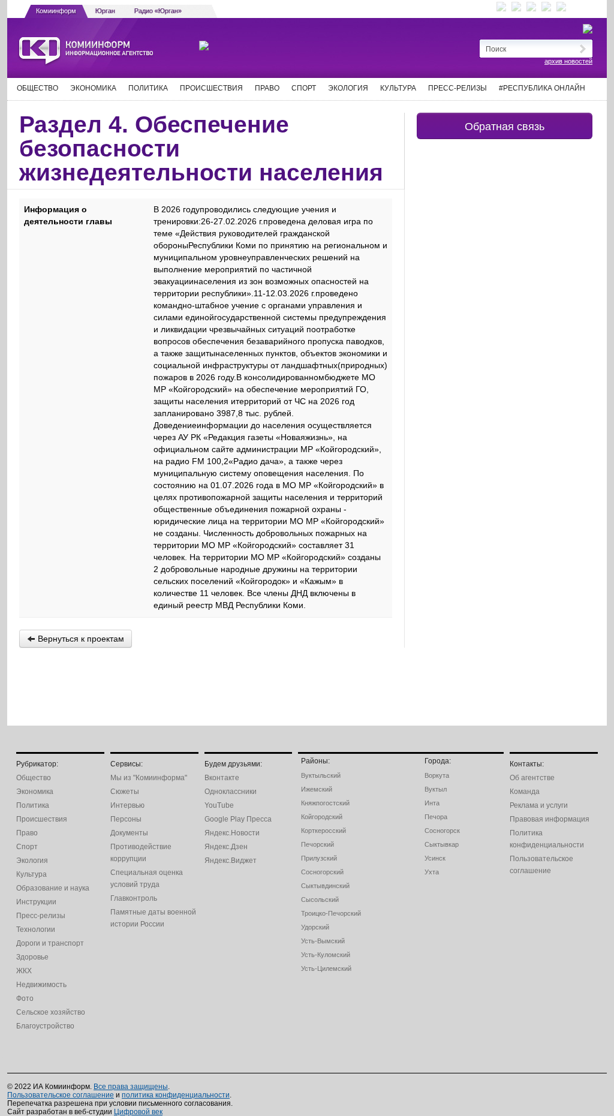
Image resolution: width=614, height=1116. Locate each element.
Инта (432, 803)
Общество (37, 88)
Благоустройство (45, 1026)
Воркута (437, 775)
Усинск (435, 858)
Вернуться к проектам (79, 638)
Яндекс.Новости (232, 833)
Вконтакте (221, 778)
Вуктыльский (321, 775)
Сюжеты (124, 791)
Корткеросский (323, 830)
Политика (148, 88)
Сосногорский (322, 872)
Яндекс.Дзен (226, 847)
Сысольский (320, 899)
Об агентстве (532, 778)
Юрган (105, 10)
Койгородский (321, 816)
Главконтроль (133, 898)
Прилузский (319, 858)
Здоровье (32, 957)
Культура (398, 88)
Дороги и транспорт (50, 943)
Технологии (35, 929)
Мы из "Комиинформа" (148, 778)
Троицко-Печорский (331, 913)
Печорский (317, 844)
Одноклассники (230, 791)
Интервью (127, 805)
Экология (348, 88)
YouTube (219, 805)
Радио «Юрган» (158, 10)
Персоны (126, 819)
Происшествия (211, 88)
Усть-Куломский (325, 954)
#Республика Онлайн (542, 88)
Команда (525, 791)
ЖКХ (24, 971)
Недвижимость (41, 984)
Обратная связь (504, 125)
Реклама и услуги (539, 805)
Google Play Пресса (238, 819)
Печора (436, 816)
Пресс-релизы (457, 88)
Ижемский (316, 789)
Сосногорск (442, 830)
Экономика (93, 88)
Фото (25, 998)
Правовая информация (549, 819)
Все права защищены (131, 1086)
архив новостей (568, 61)
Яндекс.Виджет (230, 860)
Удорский (315, 927)
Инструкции (36, 902)
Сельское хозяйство (50, 1012)
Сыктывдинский (325, 885)
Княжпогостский (325, 803)
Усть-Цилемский (326, 968)
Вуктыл (436, 789)
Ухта (432, 872)
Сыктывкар (442, 844)
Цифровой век (138, 1112)
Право (267, 88)
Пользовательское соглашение (60, 1095)
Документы (129, 833)
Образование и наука (52, 888)
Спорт (303, 88)
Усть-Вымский (323, 940)
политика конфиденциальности (176, 1095)
